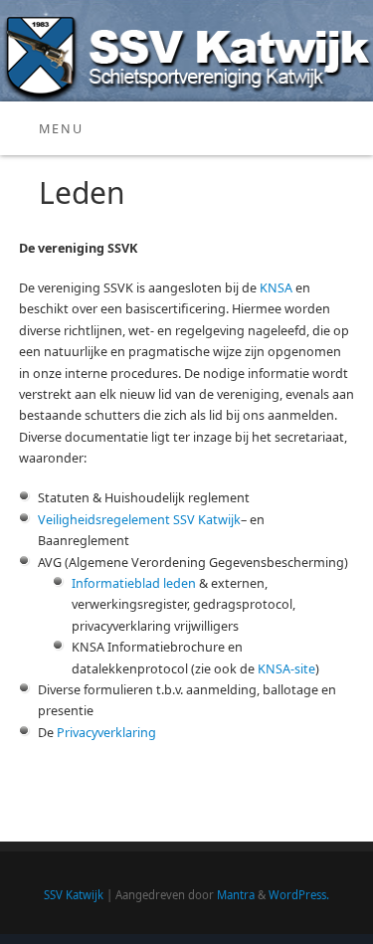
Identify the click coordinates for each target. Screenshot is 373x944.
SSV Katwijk (73, 894)
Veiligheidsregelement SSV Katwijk (139, 519)
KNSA (276, 288)
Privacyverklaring (106, 732)
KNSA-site (286, 669)
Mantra (236, 894)
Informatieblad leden (134, 583)
